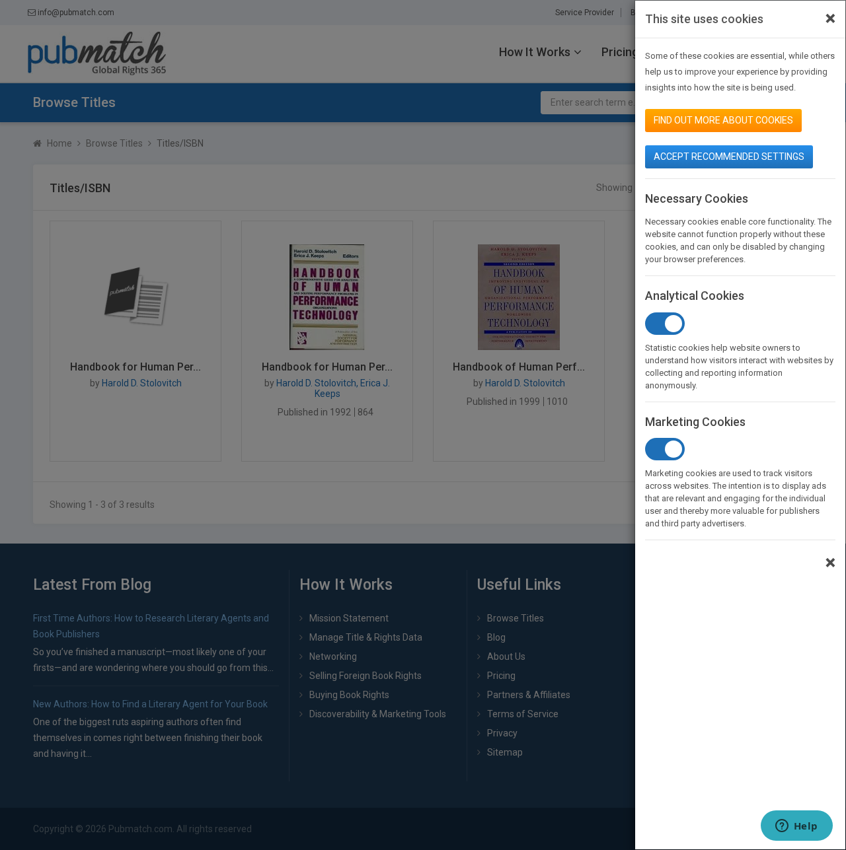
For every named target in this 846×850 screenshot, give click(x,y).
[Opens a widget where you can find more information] (796, 826)
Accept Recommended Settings (729, 156)
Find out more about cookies (723, 120)
